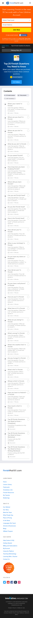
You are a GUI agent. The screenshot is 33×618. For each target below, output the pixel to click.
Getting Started (7, 543)
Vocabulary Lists (8, 490)
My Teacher (6, 495)
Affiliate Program (8, 531)
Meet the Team (7, 512)
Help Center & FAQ (8, 540)
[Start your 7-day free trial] (8, 568)
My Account (6, 548)
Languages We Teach (9, 523)
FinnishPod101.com (16, 605)
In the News (6, 520)
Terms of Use (21, 38)
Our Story (6, 509)
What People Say (8, 515)
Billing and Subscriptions (10, 545)
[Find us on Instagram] (19, 582)
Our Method (6, 507)
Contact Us (6, 559)
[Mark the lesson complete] (28, 104)
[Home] (15, 4)
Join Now (16, 30)
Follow (17, 82)
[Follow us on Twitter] (4, 582)
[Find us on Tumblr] (15, 582)
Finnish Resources (8, 492)
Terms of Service (24, 612)
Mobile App (6, 498)
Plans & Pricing (7, 518)
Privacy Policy (27, 38)
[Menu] (3, 3)
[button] (30, 3)
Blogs (4, 528)
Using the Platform (8, 551)
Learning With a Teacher (10, 556)
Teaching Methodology (9, 554)
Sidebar (16, 50)
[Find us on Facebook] (11, 582)
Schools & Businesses (9, 526)
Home (5, 482)
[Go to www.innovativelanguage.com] (16, 598)
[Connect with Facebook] (23, 35)
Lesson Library (5, 45)
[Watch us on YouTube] (8, 582)
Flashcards (6, 487)
